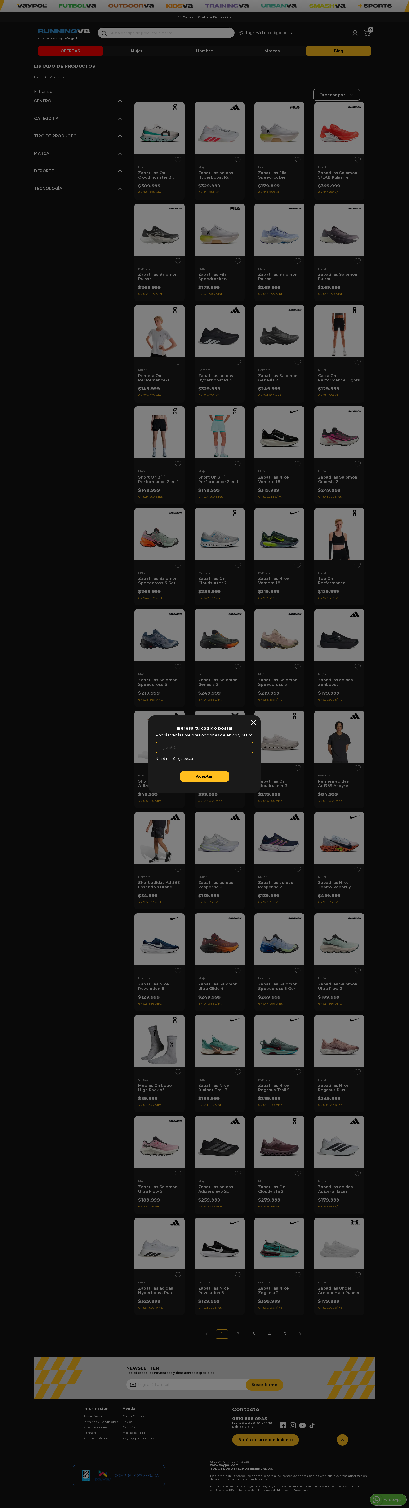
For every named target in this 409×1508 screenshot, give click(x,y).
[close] (253, 722)
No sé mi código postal (175, 759)
